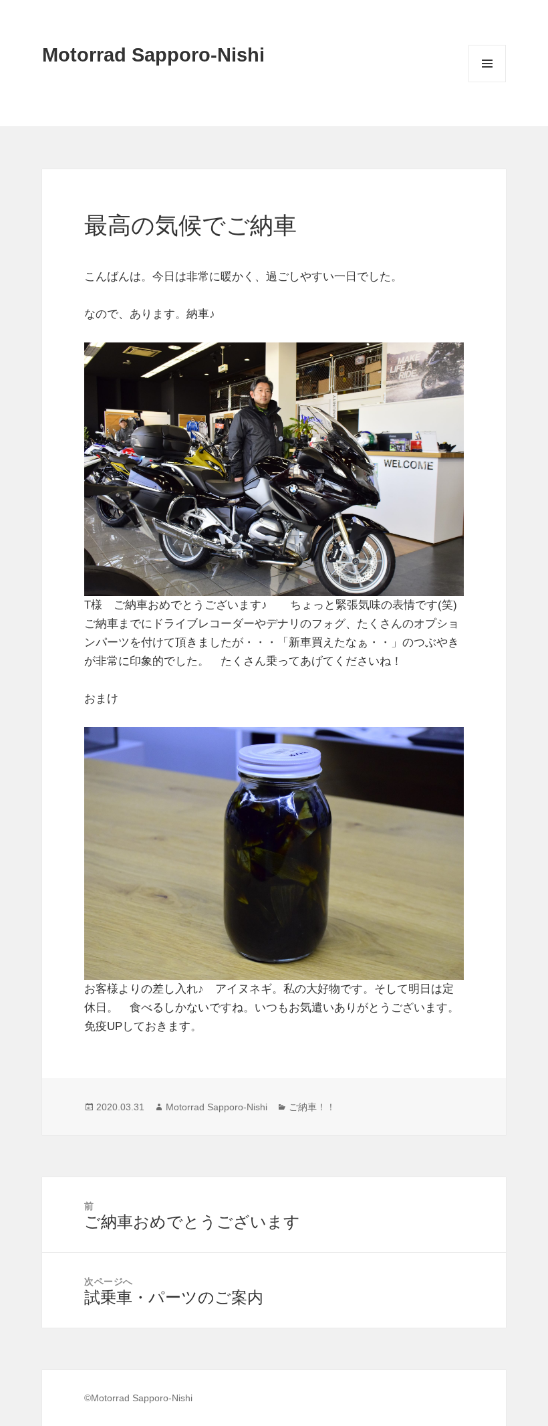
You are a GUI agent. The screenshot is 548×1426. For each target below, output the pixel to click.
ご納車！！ (312, 1107)
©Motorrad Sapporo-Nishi (138, 1398)
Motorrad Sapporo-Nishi (153, 55)
